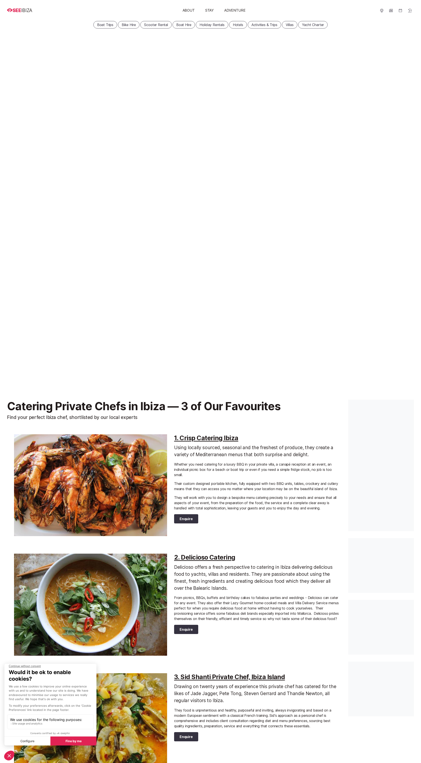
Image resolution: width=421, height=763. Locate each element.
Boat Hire (183, 25)
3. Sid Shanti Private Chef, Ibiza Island (229, 677)
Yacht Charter (313, 25)
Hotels (238, 25)
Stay (209, 10)
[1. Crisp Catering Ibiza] (90, 485)
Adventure (234, 10)
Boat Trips (105, 25)
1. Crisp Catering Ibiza (206, 438)
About (189, 10)
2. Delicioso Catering (204, 557)
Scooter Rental (156, 25)
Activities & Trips (264, 25)
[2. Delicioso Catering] (90, 604)
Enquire (186, 519)
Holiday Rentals (212, 25)
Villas (290, 25)
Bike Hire (129, 25)
